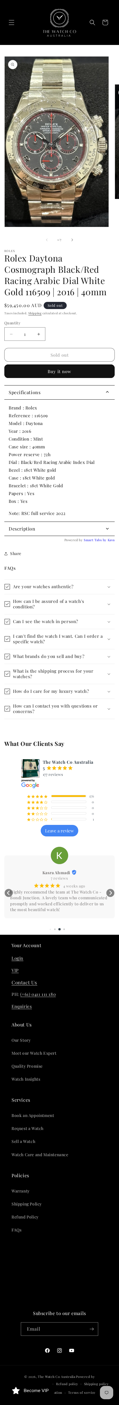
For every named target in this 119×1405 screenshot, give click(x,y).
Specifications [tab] (24, 392)
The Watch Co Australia (56, 1376)
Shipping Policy (27, 1204)
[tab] (59, 529)
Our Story (21, 1040)
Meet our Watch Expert (34, 1053)
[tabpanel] (59, 461)
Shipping (35, 313)
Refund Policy (25, 1217)
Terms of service (82, 1392)
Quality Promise (27, 1066)
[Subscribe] (91, 1329)
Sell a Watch (23, 1141)
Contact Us (24, 982)
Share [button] (15, 553)
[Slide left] (46, 240)
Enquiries (22, 1006)
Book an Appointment (33, 1115)
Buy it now (59, 371)
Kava (111, 540)
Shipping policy (96, 1384)
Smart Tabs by (95, 540)
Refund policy (67, 1384)
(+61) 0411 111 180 (38, 994)
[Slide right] (72, 240)
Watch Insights (26, 1079)
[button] (11, 22)
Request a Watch (28, 1128)
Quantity (12, 322)
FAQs (16, 1230)
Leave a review (59, 831)
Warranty (21, 1191)
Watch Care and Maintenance (40, 1154)
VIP (15, 970)
